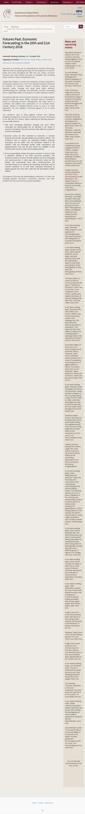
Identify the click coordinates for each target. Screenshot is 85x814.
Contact (40, 803)
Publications (67, 2)
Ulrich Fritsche (25, 60)
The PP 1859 (16, 2)
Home (6, 2)
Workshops (54, 2)
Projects (29, 2)
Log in (80, 7)
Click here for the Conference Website (16, 63)
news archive (73, 766)
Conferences (41, 2)
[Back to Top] (42, 810)
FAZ (69, 628)
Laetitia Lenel (46, 60)
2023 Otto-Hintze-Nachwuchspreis (71, 175)
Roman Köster (36, 60)
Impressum (49, 803)
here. (77, 679)
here (70, 61)
